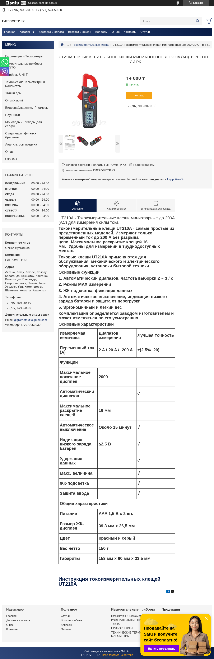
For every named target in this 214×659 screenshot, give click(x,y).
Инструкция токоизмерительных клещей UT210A (109, 581)
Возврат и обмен (79, 31)
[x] (172, 592)
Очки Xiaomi (14, 100)
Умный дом (13, 93)
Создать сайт (36, 2)
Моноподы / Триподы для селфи (23, 124)
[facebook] (168, 592)
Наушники (12, 115)
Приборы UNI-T (16, 74)
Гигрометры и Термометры (24, 56)
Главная (9, 31)
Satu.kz (125, 651)
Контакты (130, 31)
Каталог (25, 31)
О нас (116, 31)
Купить (139, 95)
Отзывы (11, 159)
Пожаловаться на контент (117, 655)
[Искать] (197, 21)
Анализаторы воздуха (21, 144)
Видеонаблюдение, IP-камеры (26, 107)
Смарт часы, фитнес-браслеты (20, 135)
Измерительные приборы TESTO (23, 65)
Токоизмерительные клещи (91, 44)
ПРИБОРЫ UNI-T (122, 628)
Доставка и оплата (51, 31)
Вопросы (101, 31)
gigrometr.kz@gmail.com (30, 319)
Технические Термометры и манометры (25, 84)
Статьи (145, 31)
